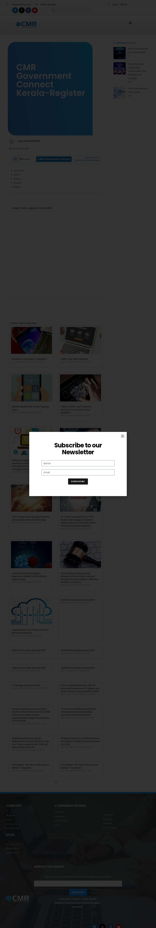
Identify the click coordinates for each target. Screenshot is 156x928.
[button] (122, 436)
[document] (78, 464)
